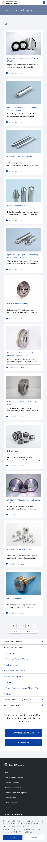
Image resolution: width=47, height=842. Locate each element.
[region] (23, 829)
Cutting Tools (12, 664)
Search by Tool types (13, 647)
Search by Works (11, 705)
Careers (8, 808)
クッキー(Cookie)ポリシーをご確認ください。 (21, 832)
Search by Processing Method (17, 699)
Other (8, 693)
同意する (12, 837)
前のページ (17, 632)
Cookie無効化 (34, 837)
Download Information (24, 732)
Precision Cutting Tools (17, 658)
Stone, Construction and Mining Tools (23, 687)
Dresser (9, 682)
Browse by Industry (12, 641)
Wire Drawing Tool (14, 676)
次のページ (29, 632)
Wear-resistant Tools (15, 670)
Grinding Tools (13, 653)
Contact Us (23, 742)
